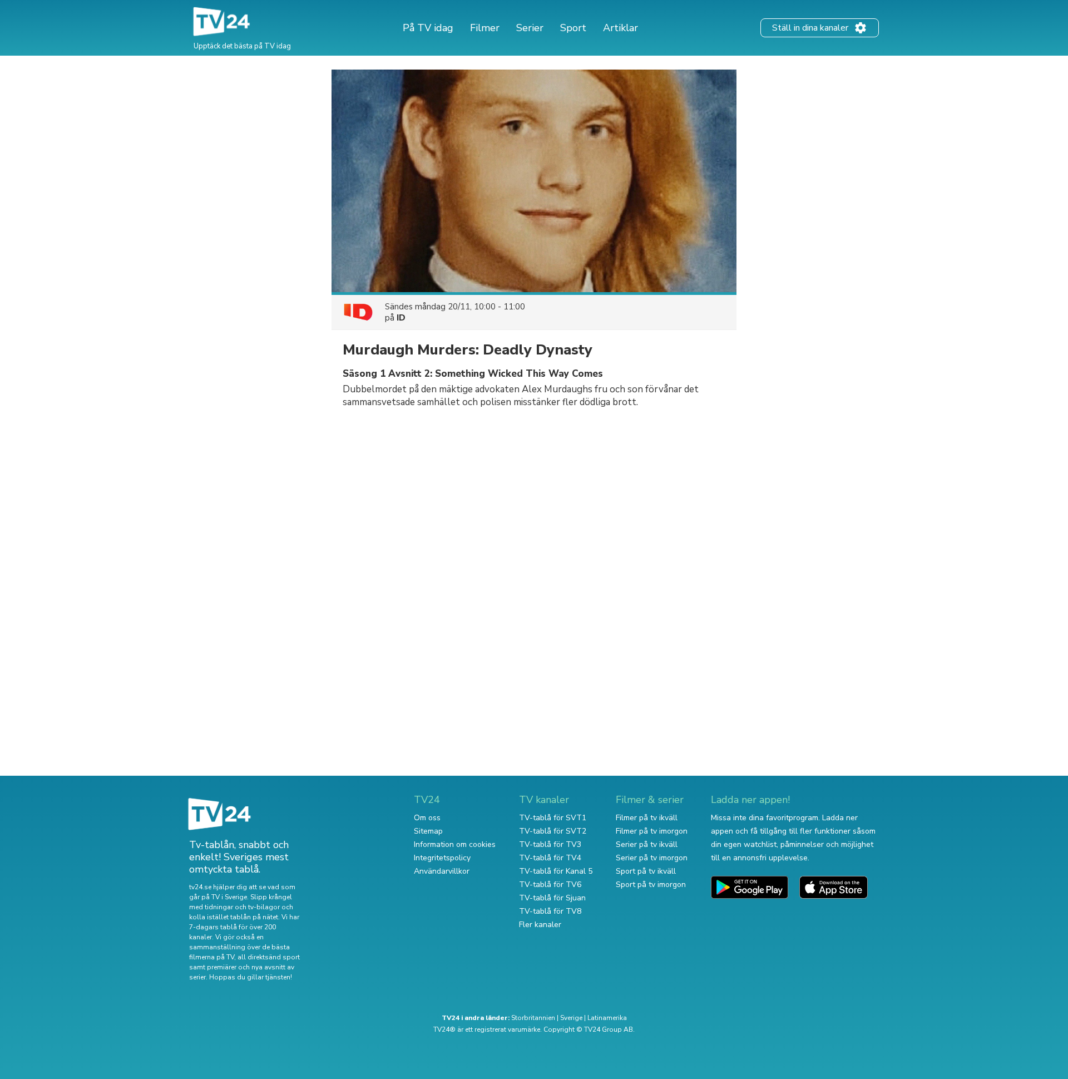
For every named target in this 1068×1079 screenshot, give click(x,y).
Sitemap (428, 831)
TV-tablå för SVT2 (552, 831)
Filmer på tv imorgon (652, 831)
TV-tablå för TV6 (550, 884)
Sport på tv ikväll (646, 871)
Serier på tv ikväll (647, 844)
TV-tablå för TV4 (550, 858)
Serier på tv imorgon (652, 858)
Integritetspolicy (442, 858)
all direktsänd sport (269, 957)
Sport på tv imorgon (651, 884)
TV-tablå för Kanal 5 (555, 871)
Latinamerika (607, 1017)
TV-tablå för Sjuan (552, 898)
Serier (529, 28)
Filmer (485, 28)
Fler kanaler (540, 924)
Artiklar (620, 28)
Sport (573, 28)
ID (401, 317)
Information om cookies (455, 844)
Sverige (571, 1017)
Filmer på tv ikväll (647, 817)
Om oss (427, 817)
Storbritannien (533, 1017)
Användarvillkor (441, 871)
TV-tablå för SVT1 (552, 817)
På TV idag (428, 28)
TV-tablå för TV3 (550, 844)
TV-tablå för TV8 (550, 911)
